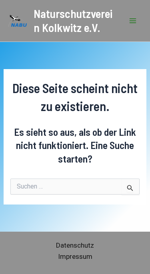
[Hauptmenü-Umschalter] (133, 21)
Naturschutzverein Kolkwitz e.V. (73, 20)
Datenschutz (75, 245)
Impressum (75, 256)
